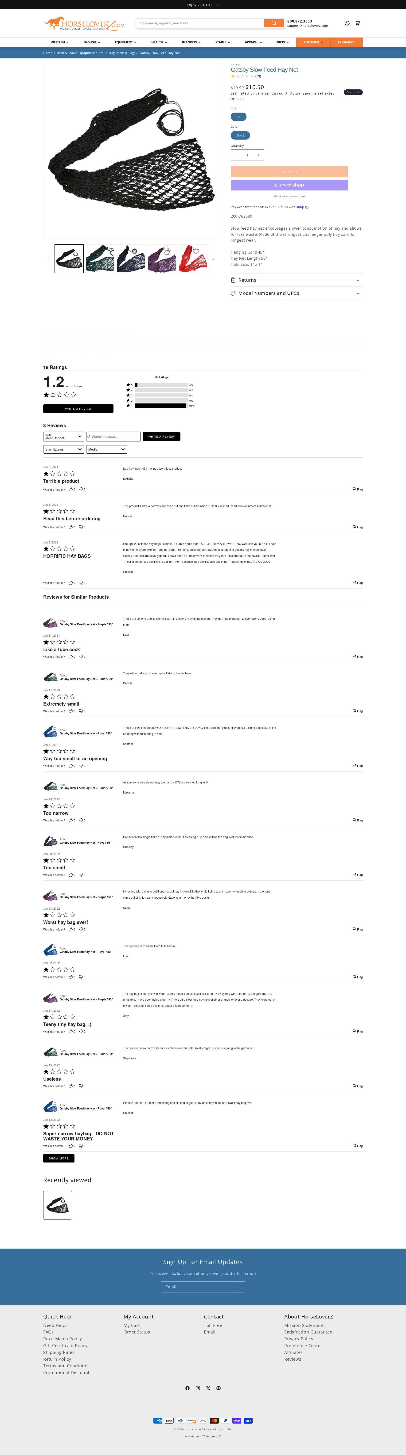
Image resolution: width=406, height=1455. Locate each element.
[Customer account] (347, 23)
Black (240, 135)
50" (239, 116)
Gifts (281, 42)
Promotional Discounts (67, 1372)
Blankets (189, 42)
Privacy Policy (298, 1338)
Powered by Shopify (218, 1429)
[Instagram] (198, 1389)
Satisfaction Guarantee (308, 1332)
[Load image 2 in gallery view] (100, 258)
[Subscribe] (240, 1286)
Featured (311, 42)
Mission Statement (304, 1325)
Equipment (124, 42)
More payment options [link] (289, 196)
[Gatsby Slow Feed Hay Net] (57, 1205)
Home (47, 53)
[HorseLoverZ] (84, 23)
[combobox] (210, 23)
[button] (297, 280)
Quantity (237, 146)
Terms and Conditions (66, 1365)
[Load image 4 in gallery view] (162, 258)
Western (58, 42)
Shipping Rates (58, 1352)
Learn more (104, 351)
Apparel (251, 42)
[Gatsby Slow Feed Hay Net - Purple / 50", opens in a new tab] (50, 622)
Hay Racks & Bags (122, 53)
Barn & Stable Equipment (76, 53)
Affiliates (293, 1352)
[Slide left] (48, 259)
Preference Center (303, 1345)
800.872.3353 (299, 21)
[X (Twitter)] (208, 1389)
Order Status (137, 1332)
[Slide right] (214, 259)
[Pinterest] (218, 1389)
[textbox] (203, 341)
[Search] (274, 23)
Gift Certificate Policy (65, 1345)
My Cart (132, 1325)
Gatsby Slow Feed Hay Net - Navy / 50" (85, 843)
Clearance (346, 42)
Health (157, 42)
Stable (220, 42)
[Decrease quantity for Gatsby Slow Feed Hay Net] (236, 154)
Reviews (292, 1359)
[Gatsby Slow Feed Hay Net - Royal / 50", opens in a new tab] (50, 731)
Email (210, 1332)
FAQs (48, 1332)
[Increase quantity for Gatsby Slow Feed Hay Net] (258, 154)
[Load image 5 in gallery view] (193, 258)
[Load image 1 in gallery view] (69, 258)
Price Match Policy (62, 1338)
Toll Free (213, 1325)
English (89, 42)
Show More (59, 1158)
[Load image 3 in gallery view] (131, 258)
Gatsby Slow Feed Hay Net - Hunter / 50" (86, 679)
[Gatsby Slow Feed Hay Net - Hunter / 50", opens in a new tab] (50, 677)
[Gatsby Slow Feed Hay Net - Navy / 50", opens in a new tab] (50, 841)
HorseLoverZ (194, 1429)
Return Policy (57, 1359)
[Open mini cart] (357, 23)
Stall (102, 53)
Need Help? (55, 1325)
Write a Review (78, 408)
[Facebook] (187, 1389)
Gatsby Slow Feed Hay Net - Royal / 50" (86, 733)
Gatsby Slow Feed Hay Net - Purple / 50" (86, 624)
